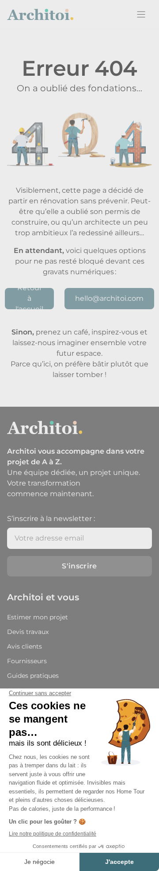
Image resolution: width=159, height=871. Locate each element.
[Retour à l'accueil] (40, 14)
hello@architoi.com (109, 298)
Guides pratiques (33, 676)
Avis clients (24, 646)
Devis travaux (28, 632)
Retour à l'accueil (29, 298)
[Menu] (141, 14)
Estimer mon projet (37, 617)
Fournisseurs (27, 661)
